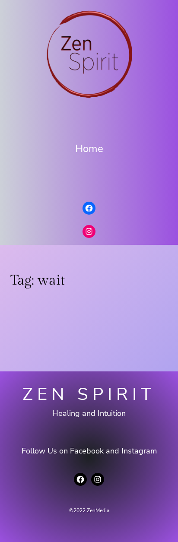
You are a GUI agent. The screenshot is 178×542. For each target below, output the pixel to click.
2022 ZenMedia (91, 510)
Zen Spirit (89, 394)
